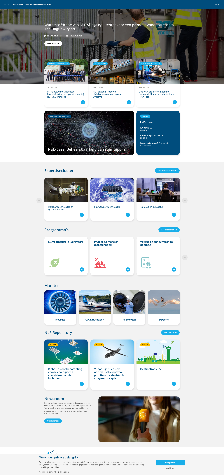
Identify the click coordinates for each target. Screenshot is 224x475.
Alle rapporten (170, 332)
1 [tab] (112, 55)
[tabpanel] (112, 200)
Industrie (60, 319)
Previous (39, 200)
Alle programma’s (169, 229)
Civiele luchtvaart (94, 319)
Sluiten (66, 472)
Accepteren (170, 462)
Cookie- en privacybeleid (50, 472)
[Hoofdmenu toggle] (5, 5)
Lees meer (51, 43)
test (82, 269)
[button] (9, 4)
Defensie (164, 319)
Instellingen (170, 468)
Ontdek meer (53, 421)
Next (185, 200)
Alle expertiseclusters (167, 170)
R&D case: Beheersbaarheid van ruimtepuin (86, 149)
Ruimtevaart (129, 319)
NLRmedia (55, 413)
